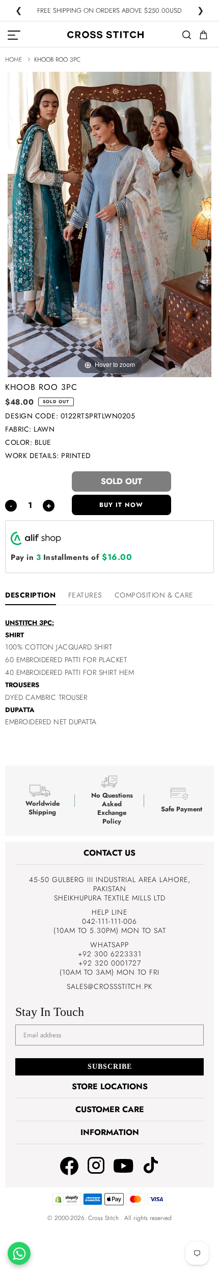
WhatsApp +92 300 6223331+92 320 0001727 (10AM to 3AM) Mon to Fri (109, 958)
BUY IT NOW (121, 504)
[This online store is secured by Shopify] (66, 1203)
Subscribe (110, 1066)
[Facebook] (69, 1167)
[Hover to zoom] (109, 223)
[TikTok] (151, 1166)
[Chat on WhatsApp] (19, 1253)
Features (85, 595)
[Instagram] (96, 1166)
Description (30, 595)
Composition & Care (154, 595)
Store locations (110, 1086)
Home (13, 59)
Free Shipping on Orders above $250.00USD (109, 11)
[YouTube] (123, 1166)
